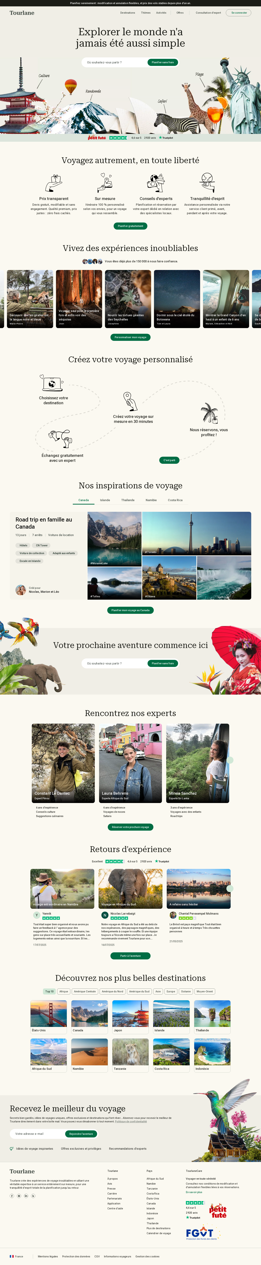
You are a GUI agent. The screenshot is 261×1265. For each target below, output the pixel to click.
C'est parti (169, 460)
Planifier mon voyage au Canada (130, 610)
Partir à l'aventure (130, 955)
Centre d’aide (115, 1208)
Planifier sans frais (163, 62)
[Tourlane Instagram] (19, 1196)
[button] (22, 12)
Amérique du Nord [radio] (112, 991)
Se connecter (239, 12)
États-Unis (153, 1198)
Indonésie (152, 1213)
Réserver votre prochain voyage (130, 827)
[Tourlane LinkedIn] (26, 1196)
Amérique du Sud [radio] (139, 991)
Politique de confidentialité (131, 1121)
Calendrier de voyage (159, 1233)
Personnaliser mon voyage (130, 337)
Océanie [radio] (186, 991)
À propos (112, 1178)
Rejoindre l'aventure (81, 1133)
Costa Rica (153, 1193)
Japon (150, 1218)
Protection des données (76, 1256)
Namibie (151, 1183)
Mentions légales (48, 1256)
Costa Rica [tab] (175, 500)
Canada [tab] (83, 500)
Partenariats (114, 1198)
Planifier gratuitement (130, 226)
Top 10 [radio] (49, 991)
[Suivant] (229, 760)
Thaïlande (153, 1223)
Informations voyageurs (117, 1256)
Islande (151, 1208)
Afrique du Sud (155, 1178)
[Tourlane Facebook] (12, 1196)
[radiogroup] (130, 991)
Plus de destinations (158, 1228)
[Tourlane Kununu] (33, 1196)
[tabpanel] (130, 556)
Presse (111, 1188)
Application (114, 1203)
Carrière (112, 1193)
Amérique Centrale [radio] (85, 991)
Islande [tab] (105, 500)
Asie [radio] (158, 991)
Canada (151, 1203)
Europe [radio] (171, 991)
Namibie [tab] (151, 500)
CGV (97, 1256)
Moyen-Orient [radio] (205, 991)
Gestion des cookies (147, 1256)
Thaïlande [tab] (127, 500)
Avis (109, 1183)
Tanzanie (152, 1188)
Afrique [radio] (63, 991)
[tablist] (130, 500)
